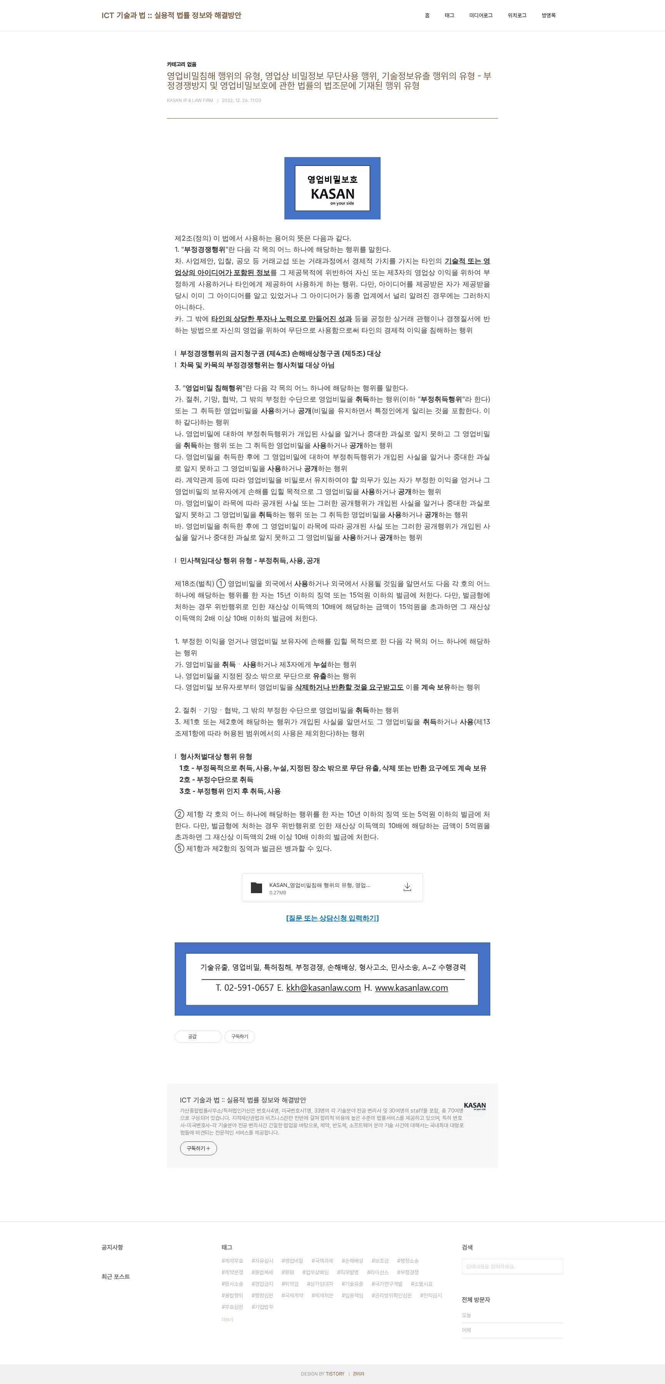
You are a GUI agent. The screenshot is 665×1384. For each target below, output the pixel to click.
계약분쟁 (234, 1272)
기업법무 (264, 1307)
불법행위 (234, 1295)
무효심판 (234, 1307)
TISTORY (335, 1374)
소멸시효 (423, 1284)
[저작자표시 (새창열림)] (258, 1037)
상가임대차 (321, 1284)
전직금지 (432, 1295)
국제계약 (294, 1295)
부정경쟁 (409, 1272)
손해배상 (354, 1261)
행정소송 (409, 1261)
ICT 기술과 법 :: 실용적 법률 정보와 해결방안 (171, 15)
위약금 (292, 1284)
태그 (449, 15)
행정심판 (264, 1295)
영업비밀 (294, 1261)
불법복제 (264, 1272)
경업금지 (264, 1284)
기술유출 (354, 1284)
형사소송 (234, 1284)
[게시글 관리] (213, 1037)
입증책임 (354, 1295)
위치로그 (517, 15)
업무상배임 (317, 1272)
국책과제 (324, 1261)
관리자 (358, 1374)
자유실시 (264, 1261)
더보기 (227, 1319)
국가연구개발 (389, 1284)
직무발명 (349, 1272)
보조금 (382, 1261)
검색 (555, 1266)
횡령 (289, 1272)
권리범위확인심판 (393, 1295)
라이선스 (379, 1272)
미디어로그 (481, 15)
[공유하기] (204, 1037)
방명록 (549, 15)
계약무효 (234, 1261)
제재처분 (324, 1295)
